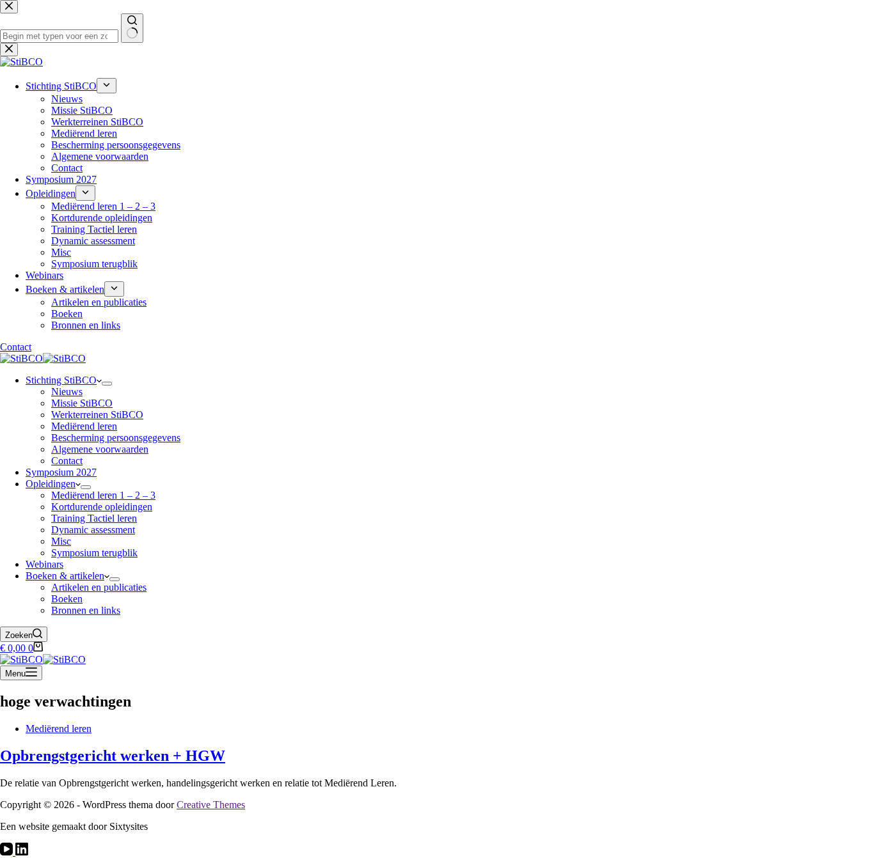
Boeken (67, 598)
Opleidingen (50, 483)
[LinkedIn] (21, 851)
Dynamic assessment (93, 529)
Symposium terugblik (94, 552)
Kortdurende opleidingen (101, 506)
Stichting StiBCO (61, 380)
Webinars (44, 564)
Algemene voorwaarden (99, 449)
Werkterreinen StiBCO (97, 414)
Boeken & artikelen (65, 575)
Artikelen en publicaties (99, 587)
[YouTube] (7, 851)
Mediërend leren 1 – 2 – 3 (103, 495)
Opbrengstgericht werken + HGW (112, 755)
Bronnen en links (85, 610)
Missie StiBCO (82, 403)
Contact (67, 460)
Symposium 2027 (61, 472)
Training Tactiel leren (94, 518)
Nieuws (67, 391)
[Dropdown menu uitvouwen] (107, 384)
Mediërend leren (84, 426)
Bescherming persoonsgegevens (115, 437)
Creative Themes (211, 804)
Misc (61, 541)
